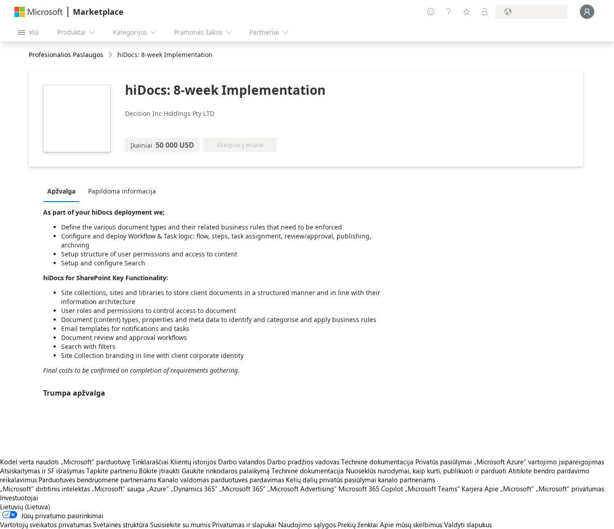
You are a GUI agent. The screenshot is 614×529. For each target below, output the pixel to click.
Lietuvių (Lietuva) (25, 506)
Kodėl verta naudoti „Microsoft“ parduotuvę (65, 461)
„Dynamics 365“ (194, 488)
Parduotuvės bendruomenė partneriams (97, 479)
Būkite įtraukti (159, 470)
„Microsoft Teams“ (432, 488)
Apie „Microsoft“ (509, 488)
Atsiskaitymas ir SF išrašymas (42, 470)
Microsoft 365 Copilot (370, 488)
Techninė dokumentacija (377, 461)
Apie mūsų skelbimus (411, 524)
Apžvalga (61, 191)
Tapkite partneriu (111, 470)
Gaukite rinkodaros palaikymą (226, 470)
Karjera (472, 488)
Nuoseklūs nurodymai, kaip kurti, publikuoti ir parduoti (426, 470)
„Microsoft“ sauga (118, 488)
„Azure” (158, 488)
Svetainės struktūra (120, 524)
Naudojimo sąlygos (307, 524)
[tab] (63, 191)
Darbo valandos (241, 461)
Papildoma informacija (122, 191)
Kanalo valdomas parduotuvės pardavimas (221, 479)
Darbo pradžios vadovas (303, 461)
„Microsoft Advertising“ (302, 488)
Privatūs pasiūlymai (443, 461)
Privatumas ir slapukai (244, 524)
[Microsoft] (38, 12)
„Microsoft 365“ (242, 488)
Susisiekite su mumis (180, 524)
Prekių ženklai (358, 524)
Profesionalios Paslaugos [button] (66, 54)
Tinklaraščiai (150, 461)
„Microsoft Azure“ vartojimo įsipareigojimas (539, 461)
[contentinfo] (111, 55)
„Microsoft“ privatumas (570, 488)
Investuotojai (19, 497)
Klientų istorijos (193, 461)
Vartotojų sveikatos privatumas (45, 524)
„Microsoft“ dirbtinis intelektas (45, 488)
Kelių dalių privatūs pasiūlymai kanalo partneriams (360, 479)
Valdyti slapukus (468, 524)
